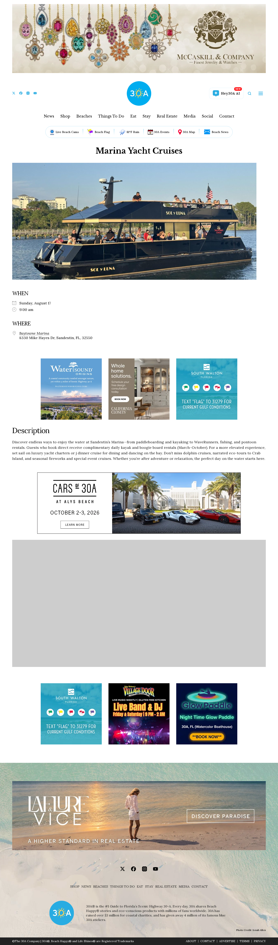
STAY (149, 886)
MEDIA (184, 886)
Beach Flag (102, 132)
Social (207, 116)
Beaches (84, 116)
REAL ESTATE (166, 886)
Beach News (220, 132)
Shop (65, 116)
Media (190, 116)
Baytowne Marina (34, 333)
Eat (133, 116)
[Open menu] (261, 93)
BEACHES (100, 886)
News (49, 116)
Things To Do (111, 116)
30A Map (189, 132)
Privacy (260, 941)
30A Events (161, 132)
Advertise (227, 941)
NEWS (86, 886)
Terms (245, 941)
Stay (146, 116)
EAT (140, 886)
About (191, 941)
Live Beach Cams (67, 132)
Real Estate (167, 116)
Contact (226, 116)
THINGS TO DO (122, 886)
